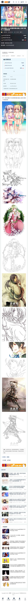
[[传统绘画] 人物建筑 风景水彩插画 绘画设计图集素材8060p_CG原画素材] (5, 543)
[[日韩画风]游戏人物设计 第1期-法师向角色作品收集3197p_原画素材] (5, 548)
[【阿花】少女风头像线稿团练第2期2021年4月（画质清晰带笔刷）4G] (5, 481)
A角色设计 (5, 32)
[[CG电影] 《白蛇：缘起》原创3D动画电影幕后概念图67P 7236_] (5, 475)
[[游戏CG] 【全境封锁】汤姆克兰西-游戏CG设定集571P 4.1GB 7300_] (5, 516)
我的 (19, 599)
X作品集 (10, 502)
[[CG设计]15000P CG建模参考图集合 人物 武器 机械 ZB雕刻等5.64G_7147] (5, 566)
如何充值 (14, 599)
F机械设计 (11, 489)
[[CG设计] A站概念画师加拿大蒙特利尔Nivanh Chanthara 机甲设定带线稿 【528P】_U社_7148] (5, 489)
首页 (8, 55)
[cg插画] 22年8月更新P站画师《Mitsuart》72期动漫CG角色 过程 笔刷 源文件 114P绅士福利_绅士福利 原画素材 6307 (17, 494)
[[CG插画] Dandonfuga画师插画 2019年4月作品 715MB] (5, 555)
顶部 (25, 599)
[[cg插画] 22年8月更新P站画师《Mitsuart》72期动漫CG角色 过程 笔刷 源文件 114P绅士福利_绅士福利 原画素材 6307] (5, 495)
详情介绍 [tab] (5, 52)
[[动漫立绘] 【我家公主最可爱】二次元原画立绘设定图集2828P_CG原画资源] (5, 573)
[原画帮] (2, 32)
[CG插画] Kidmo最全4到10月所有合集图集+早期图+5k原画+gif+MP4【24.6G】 (17, 578)
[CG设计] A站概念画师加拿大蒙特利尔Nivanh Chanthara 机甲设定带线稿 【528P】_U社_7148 (17, 487)
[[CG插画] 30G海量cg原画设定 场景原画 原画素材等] (5, 585)
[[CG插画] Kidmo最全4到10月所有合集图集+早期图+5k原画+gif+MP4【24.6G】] (5, 579)
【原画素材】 (12, 55)
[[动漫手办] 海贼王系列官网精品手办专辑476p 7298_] (5, 521)
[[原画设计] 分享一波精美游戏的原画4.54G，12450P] (5, 561)
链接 (9, 460)
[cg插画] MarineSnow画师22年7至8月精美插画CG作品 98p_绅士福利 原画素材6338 (17, 500)
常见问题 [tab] (12, 52)
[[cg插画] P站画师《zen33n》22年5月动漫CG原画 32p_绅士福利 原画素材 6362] (5, 508)
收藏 (5, 460)
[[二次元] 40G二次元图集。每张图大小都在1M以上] (5, 538)
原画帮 (10, 593)
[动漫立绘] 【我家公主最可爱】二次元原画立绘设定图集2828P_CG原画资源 (17, 572)
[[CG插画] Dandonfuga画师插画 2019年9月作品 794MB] (5, 532)
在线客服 (8, 599)
